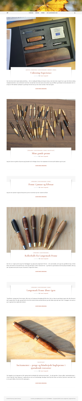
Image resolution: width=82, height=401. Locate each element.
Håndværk (30, 150)
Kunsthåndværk (38, 150)
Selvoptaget (51, 150)
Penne (42, 12)
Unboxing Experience (41, 72)
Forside (31, 12)
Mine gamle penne (41, 153)
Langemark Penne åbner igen (41, 290)
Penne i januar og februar (41, 184)
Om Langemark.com (52, 12)
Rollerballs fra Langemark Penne (41, 255)
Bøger (37, 12)
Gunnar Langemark (44, 75)
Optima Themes (17, 398)
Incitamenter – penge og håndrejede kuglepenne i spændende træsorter (41, 366)
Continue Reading (41, 88)
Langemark (41, 5)
